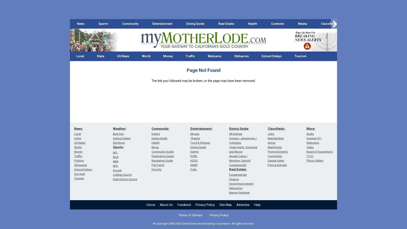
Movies (194, 133)
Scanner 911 (314, 138)
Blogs (155, 147)
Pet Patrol (158, 165)
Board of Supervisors (320, 151)
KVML (194, 156)
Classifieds (329, 23)
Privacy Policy (205, 205)
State (100, 56)
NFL (115, 152)
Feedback (184, 205)
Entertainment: (201, 129)
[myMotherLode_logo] (203, 40)
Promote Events (278, 151)
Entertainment (162, 23)
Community (130, 23)
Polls (193, 169)
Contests (277, 23)
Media (302, 23)
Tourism (300, 56)
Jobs (271, 133)
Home (151, 205)
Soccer (117, 170)
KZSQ (194, 160)
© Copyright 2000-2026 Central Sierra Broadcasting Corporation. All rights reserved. (203, 223)
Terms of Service (190, 215)
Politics (79, 160)
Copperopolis (237, 165)
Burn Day (118, 133)
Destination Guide (163, 156)
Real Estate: (238, 169)
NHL (115, 166)
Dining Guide (195, 23)
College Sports (122, 174)
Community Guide (163, 151)
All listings (235, 133)
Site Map (226, 205)
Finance (234, 179)
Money (168, 56)
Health (252, 23)
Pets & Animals (277, 165)
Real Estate (226, 23)
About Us (166, 205)
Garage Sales (276, 160)
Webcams (215, 56)
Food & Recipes (200, 142)
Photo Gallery (315, 160)
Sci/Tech (79, 174)
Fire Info (157, 169)
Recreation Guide (162, 160)
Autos (271, 142)
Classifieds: (276, 129)
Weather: (119, 129)
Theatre (195, 138)
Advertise (242, 205)
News (81, 23)
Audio (310, 133)
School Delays (272, 56)
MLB (115, 157)
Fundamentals (238, 174)
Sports (103, 23)
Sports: (118, 147)
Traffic (190, 56)
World (146, 56)
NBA (115, 161)
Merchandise (276, 138)
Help (257, 205)
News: (78, 129)
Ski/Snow (119, 142)
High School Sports (125, 179)
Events (156, 133)
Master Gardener (239, 192)
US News (123, 56)
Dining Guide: (239, 129)
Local (80, 56)
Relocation (236, 188)
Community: (160, 129)
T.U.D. (310, 156)
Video (310, 147)
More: (311, 129)
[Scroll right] (334, 24)
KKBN (193, 165)
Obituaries (241, 56)
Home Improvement (241, 183)
